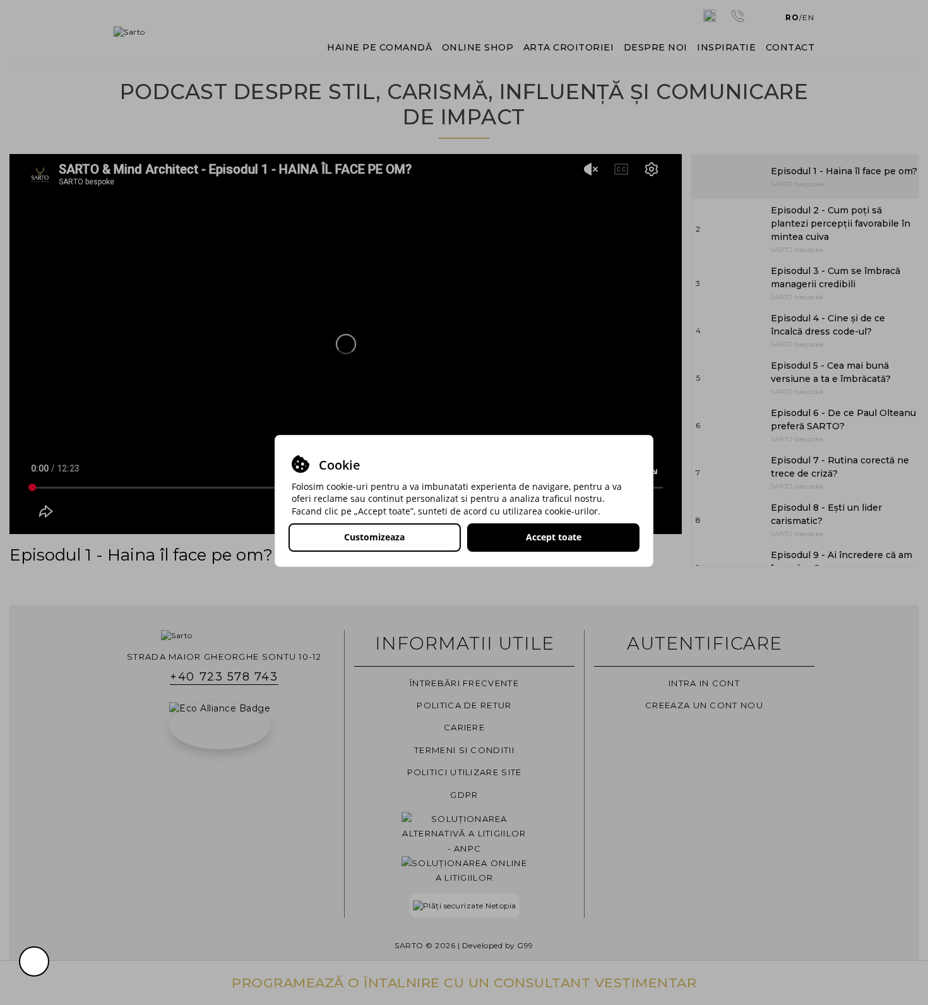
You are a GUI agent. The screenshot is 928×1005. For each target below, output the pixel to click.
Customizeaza (374, 537)
